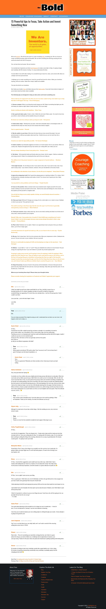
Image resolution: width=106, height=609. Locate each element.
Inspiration (43, 589)
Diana (13, 459)
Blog (22, 16)
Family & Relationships (47, 579)
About (46, 16)
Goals (42, 584)
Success (43, 597)
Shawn (13, 532)
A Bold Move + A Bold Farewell (79, 569)
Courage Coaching (34, 16)
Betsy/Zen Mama (16, 445)
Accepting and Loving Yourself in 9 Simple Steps (29, 559)
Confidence (44, 574)
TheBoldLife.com (92, 605)
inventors (18, 56)
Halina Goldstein (16, 370)
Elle (12, 286)
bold (43, 56)
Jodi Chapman (34, 68)
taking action (42, 89)
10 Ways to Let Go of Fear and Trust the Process (31, 561)
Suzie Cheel (14, 326)
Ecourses (63, 16)
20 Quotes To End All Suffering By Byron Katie (82, 583)
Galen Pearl (14, 503)
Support (43, 599)
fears (24, 89)
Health (42, 587)
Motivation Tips (45, 594)
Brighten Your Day (45, 572)
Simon (13, 545)
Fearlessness (44, 582)
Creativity (43, 577)
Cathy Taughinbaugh (17, 427)
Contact (54, 16)
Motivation (43, 592)
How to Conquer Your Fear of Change (80, 576)
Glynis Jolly (14, 406)
